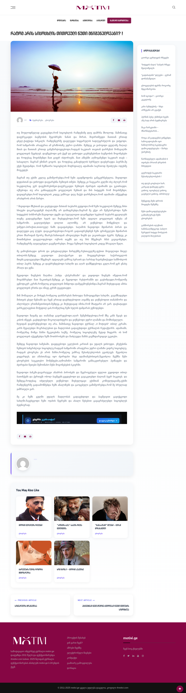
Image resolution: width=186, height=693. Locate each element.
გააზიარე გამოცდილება (119, 20)
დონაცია (71, 668)
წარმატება (74, 20)
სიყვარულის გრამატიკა (26, 605)
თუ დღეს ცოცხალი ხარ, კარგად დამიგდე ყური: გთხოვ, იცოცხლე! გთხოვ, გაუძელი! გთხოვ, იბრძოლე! (155, 188)
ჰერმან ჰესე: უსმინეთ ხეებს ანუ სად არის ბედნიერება (155, 119)
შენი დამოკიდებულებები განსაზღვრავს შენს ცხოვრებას (153, 215)
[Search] (173, 7)
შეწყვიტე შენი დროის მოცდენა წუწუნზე (152, 203)
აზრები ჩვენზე (74, 648)
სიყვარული (101, 20)
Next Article (85, 600)
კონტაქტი (72, 658)
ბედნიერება (87, 20)
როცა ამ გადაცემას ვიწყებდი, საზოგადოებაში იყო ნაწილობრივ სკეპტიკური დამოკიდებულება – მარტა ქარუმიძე (156, 145)
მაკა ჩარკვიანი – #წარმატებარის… (150, 129)
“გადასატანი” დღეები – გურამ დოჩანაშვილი (108, 527)
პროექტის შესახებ (76, 638)
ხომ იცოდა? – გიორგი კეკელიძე (70, 569)
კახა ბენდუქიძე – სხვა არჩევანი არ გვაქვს (152, 108)
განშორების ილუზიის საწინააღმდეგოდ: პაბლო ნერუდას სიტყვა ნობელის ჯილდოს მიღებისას (154, 230)
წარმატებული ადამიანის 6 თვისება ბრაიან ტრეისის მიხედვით (154, 162)
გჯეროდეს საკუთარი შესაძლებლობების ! (151, 175)
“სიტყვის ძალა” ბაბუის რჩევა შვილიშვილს (69, 527)
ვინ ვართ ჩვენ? (75, 643)
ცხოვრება (49, 120)
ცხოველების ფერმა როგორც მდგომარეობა (31, 571)
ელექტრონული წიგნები (79, 653)
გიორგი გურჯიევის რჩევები (30, 525)
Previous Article (27, 600)
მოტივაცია (61, 20)
